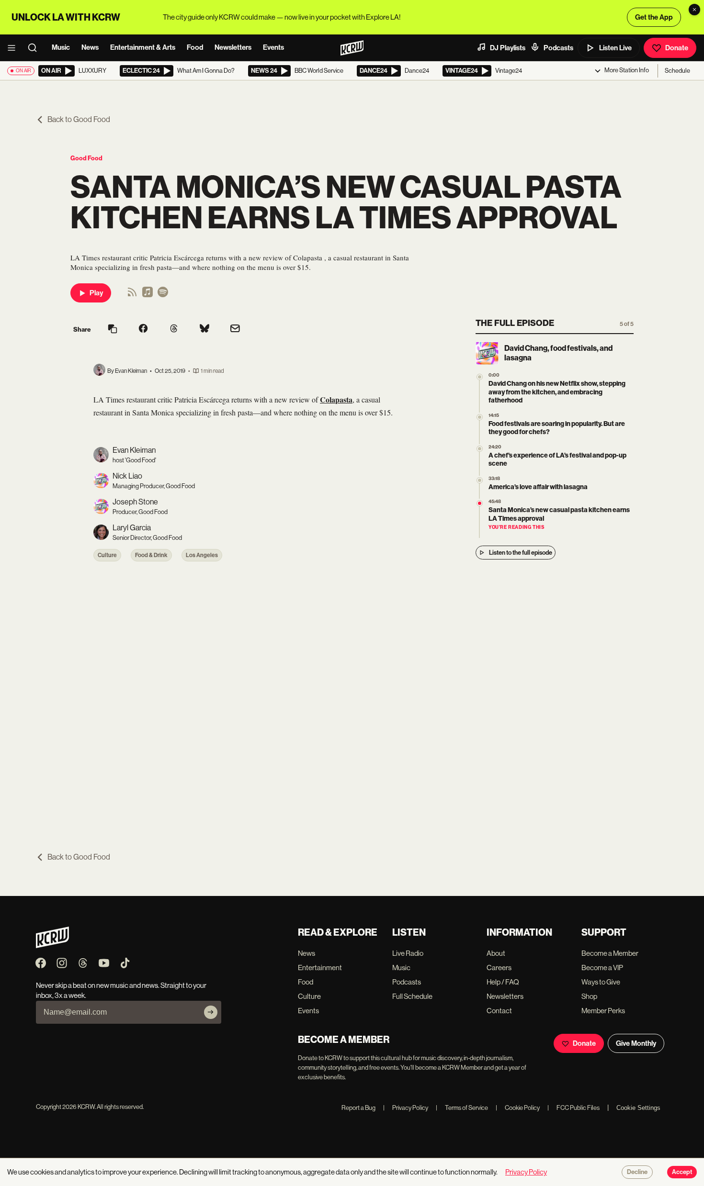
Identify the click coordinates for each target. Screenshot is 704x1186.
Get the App (654, 17)
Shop (589, 996)
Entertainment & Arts (142, 47)
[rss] (132, 295)
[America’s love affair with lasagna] (479, 480)
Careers (499, 967)
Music (61, 47)
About (496, 953)
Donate (676, 48)
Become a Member (609, 953)
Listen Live (615, 48)
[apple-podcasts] (147, 295)
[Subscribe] (210, 1012)
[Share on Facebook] (143, 329)
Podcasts (558, 48)
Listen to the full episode (520, 552)
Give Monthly (636, 1043)
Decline (637, 1172)
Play (96, 293)
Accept (682, 1172)
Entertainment (320, 967)
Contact (499, 1011)
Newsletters (233, 47)
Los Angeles (202, 555)
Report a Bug (358, 1107)
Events (273, 47)
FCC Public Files (573, 1107)
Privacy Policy (405, 1107)
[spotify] (163, 295)
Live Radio (407, 953)
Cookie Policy (518, 1107)
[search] (35, 47)
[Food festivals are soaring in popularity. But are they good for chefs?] (479, 417)
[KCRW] (52, 945)
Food (195, 47)
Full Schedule (412, 996)
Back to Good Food (78, 119)
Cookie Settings (638, 1107)
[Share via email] (235, 329)
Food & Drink (151, 555)
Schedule (677, 70)
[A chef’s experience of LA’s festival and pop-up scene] (479, 448)
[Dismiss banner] (694, 9)
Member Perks (603, 1011)
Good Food (86, 158)
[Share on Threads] (174, 329)
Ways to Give (600, 982)
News (90, 47)
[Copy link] (112, 329)
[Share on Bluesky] (204, 329)
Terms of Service (462, 1107)
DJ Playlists (507, 48)
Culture (107, 555)
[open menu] (14, 47)
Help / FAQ (503, 982)
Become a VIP (602, 967)
